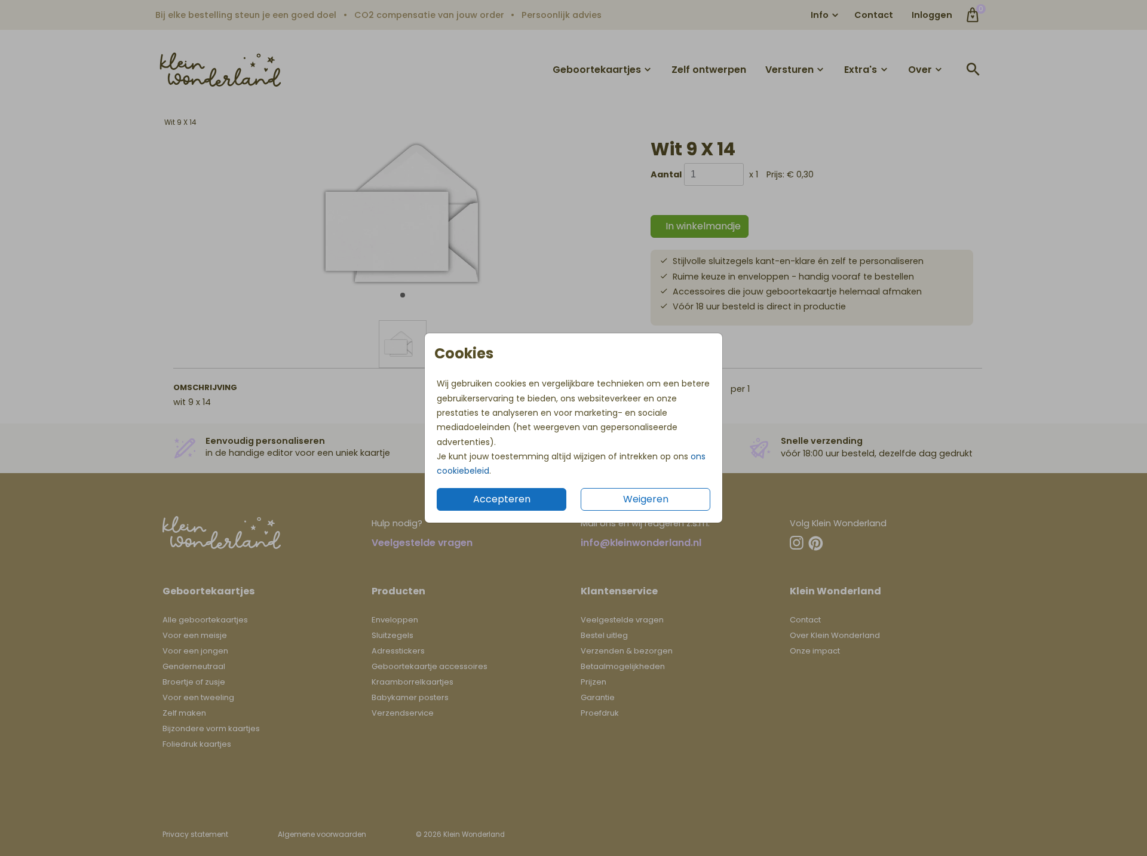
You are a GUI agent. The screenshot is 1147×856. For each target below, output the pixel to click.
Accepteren (501, 499)
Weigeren (645, 499)
